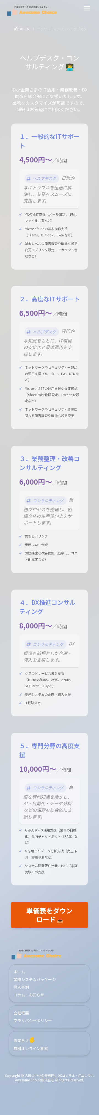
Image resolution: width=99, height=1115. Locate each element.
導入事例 (21, 987)
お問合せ (24, 1040)
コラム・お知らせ (28, 994)
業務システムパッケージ (34, 979)
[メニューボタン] (87, 8)
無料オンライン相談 (30, 1048)
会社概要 (21, 1013)
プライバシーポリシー (32, 1020)
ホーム (24, 29)
